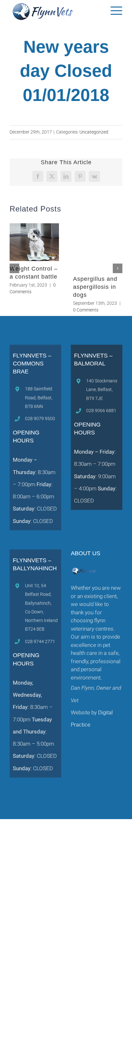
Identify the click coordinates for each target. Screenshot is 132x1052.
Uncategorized (93, 131)
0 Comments (85, 309)
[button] (14, 268)
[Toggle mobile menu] (116, 10)
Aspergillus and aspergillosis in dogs (95, 287)
